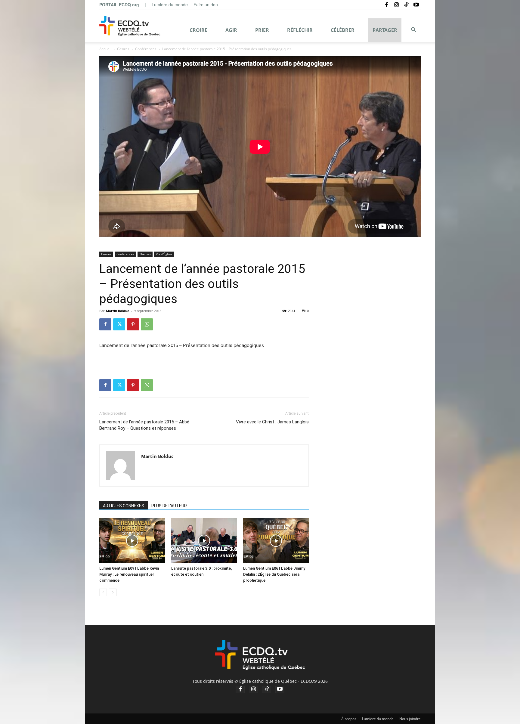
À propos (348, 718)
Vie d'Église (164, 254)
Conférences (145, 48)
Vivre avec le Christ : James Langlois (272, 422)
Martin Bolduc (117, 310)
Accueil (105, 48)
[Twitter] (119, 324)
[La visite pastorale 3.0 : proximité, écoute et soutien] (204, 540)
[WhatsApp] (147, 324)
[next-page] (112, 592)
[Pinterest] (133, 324)
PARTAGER (385, 30)
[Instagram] (396, 4)
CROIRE (198, 30)
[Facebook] (386, 4)
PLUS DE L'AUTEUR (169, 505)
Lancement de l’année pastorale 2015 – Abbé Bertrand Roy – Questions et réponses (144, 425)
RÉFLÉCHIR (300, 30)
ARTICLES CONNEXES (123, 505)
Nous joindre (410, 718)
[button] (413, 30)
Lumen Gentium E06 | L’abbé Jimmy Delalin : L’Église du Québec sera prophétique (274, 574)
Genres (123, 48)
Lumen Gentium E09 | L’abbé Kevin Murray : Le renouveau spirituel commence (129, 574)
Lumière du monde (170, 5)
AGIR (231, 30)
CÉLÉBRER (342, 30)
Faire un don (205, 5)
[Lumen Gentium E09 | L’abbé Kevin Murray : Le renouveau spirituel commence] (132, 540)
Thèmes (145, 254)
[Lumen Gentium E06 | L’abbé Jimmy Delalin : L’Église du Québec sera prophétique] (276, 540)
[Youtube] (416, 4)
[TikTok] (406, 4)
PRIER (262, 30)
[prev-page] (103, 592)
